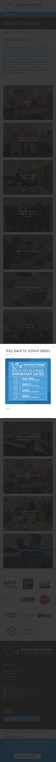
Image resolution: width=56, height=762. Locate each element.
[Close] (53, 346)
